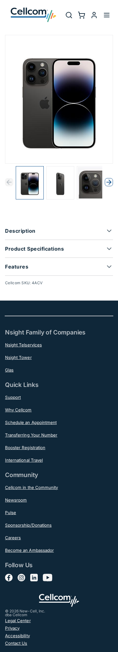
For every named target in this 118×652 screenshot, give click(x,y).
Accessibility (17, 635)
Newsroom (16, 500)
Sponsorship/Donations (28, 525)
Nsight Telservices (23, 344)
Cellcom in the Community (31, 487)
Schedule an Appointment (31, 422)
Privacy (12, 628)
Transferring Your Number (31, 434)
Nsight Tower (18, 357)
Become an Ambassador (29, 550)
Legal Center (18, 620)
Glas (9, 369)
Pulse (10, 512)
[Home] (33, 15)
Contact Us (16, 643)
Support (13, 397)
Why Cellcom (18, 409)
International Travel (24, 460)
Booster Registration (25, 447)
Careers (13, 537)
